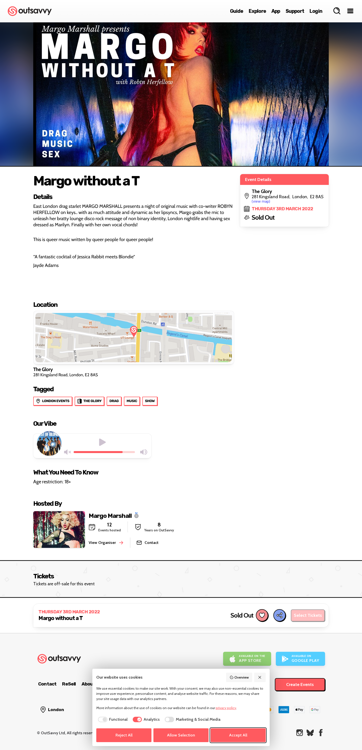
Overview (241, 677)
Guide (236, 11)
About (88, 684)
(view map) (261, 201)
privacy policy (226, 708)
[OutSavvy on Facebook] (320, 732)
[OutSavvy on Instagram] (299, 732)
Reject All (123, 735)
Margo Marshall (110, 515)
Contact (47, 684)
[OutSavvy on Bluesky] (310, 732)
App (275, 11)
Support (295, 11)
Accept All (238, 735)
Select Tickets (308, 615)
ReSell (69, 684)
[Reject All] (260, 677)
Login (316, 11)
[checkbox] (112, 719)
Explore (257, 11)
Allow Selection (181, 735)
